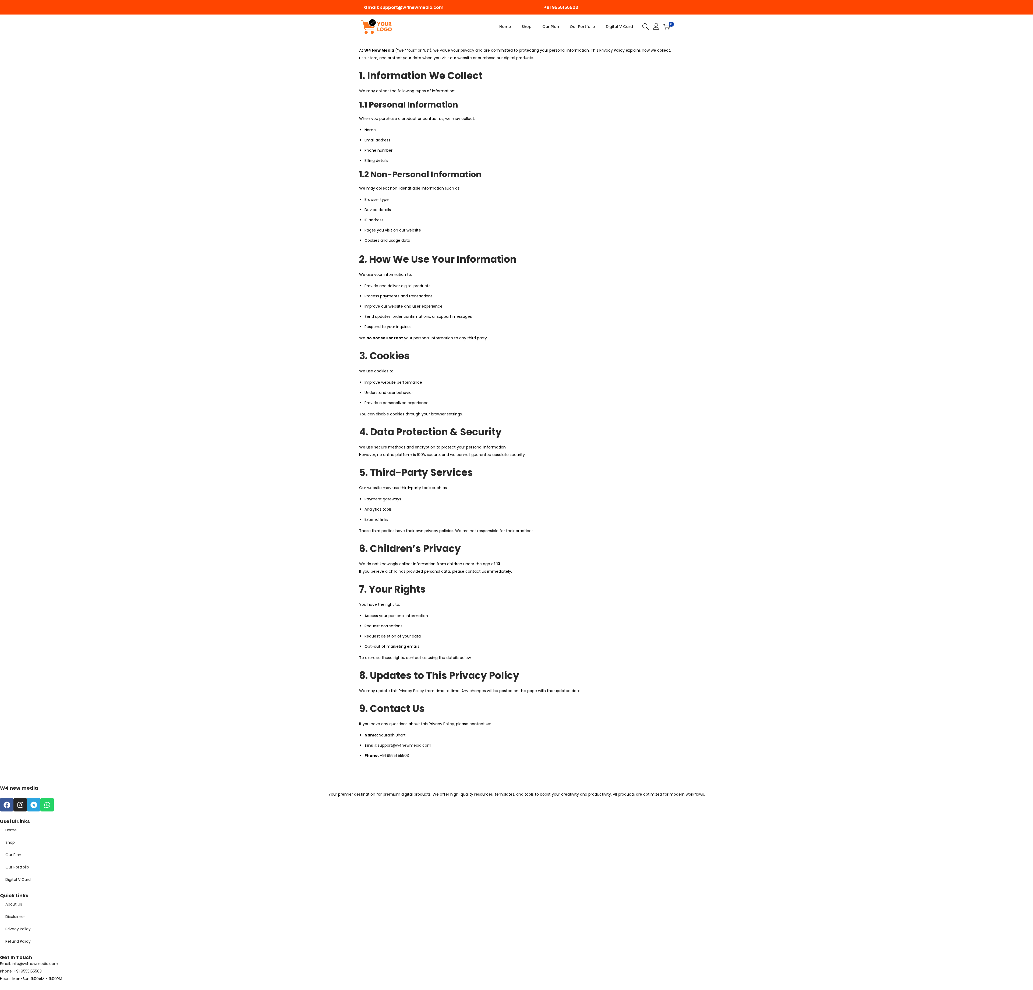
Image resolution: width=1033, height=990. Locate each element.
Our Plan (13, 854)
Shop (10, 842)
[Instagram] (20, 804)
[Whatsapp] (47, 804)
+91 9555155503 (561, 7)
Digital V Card (18, 879)
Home (11, 830)
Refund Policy (18, 941)
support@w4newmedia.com (411, 7)
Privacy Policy (18, 929)
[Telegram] (33, 804)
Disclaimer (15, 916)
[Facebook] (6, 804)
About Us (13, 904)
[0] (666, 26)
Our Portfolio (17, 867)
